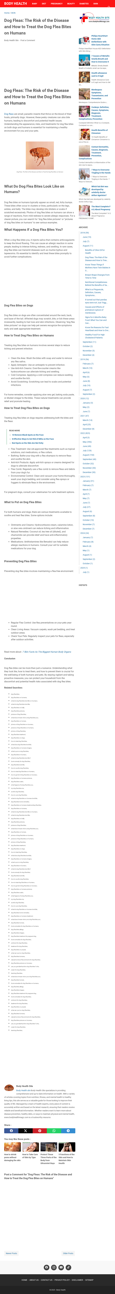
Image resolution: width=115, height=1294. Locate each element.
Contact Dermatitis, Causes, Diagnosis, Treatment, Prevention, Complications (94, 153)
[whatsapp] (54, 1130)
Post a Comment (27, 40)
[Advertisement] (39, 64)
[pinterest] (40, 1130)
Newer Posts (11, 1253)
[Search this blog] (109, 7)
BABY (34, 4)
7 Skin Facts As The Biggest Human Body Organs (46, 652)
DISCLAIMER (77, 1280)
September (89, 342)
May (86, 377)
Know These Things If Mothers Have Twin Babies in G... (97, 268)
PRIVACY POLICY (62, 1280)
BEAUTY (71, 4)
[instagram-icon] (54, 1267)
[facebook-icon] (46, 1267)
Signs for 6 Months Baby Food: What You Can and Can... (96, 320)
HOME (24, 1280)
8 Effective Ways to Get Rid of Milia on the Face (33, 439)
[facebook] (11, 1130)
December (88, 355)
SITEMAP (89, 1280)
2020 (84, 398)
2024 (84, 533)
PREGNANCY (57, 4)
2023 (85, 477)
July (86, 241)
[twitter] (25, 1130)
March (87, 368)
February (88, 364)
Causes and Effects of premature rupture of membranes (94, 310)
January (88, 403)
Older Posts (68, 1253)
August (88, 246)
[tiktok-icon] (68, 1267)
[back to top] (109, 1287)
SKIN (95, 4)
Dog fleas (9, 114)
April (86, 372)
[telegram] (68, 1130)
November (89, 351)
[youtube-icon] (61, 1267)
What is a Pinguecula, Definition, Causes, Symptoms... (94, 292)
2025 (84, 568)
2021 (84, 416)
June (87, 237)
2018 (84, 233)
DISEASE (10, 11)
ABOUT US (34, 1280)
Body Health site (23, 1090)
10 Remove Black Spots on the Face (28, 435)
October (88, 346)
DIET (44, 4)
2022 (85, 433)
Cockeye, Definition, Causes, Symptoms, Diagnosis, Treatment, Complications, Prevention (94, 113)
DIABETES (84, 4)
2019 (84, 359)
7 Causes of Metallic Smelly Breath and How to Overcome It (100, 59)
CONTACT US (46, 1280)
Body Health (15, 4)
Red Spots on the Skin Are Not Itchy (27, 443)
